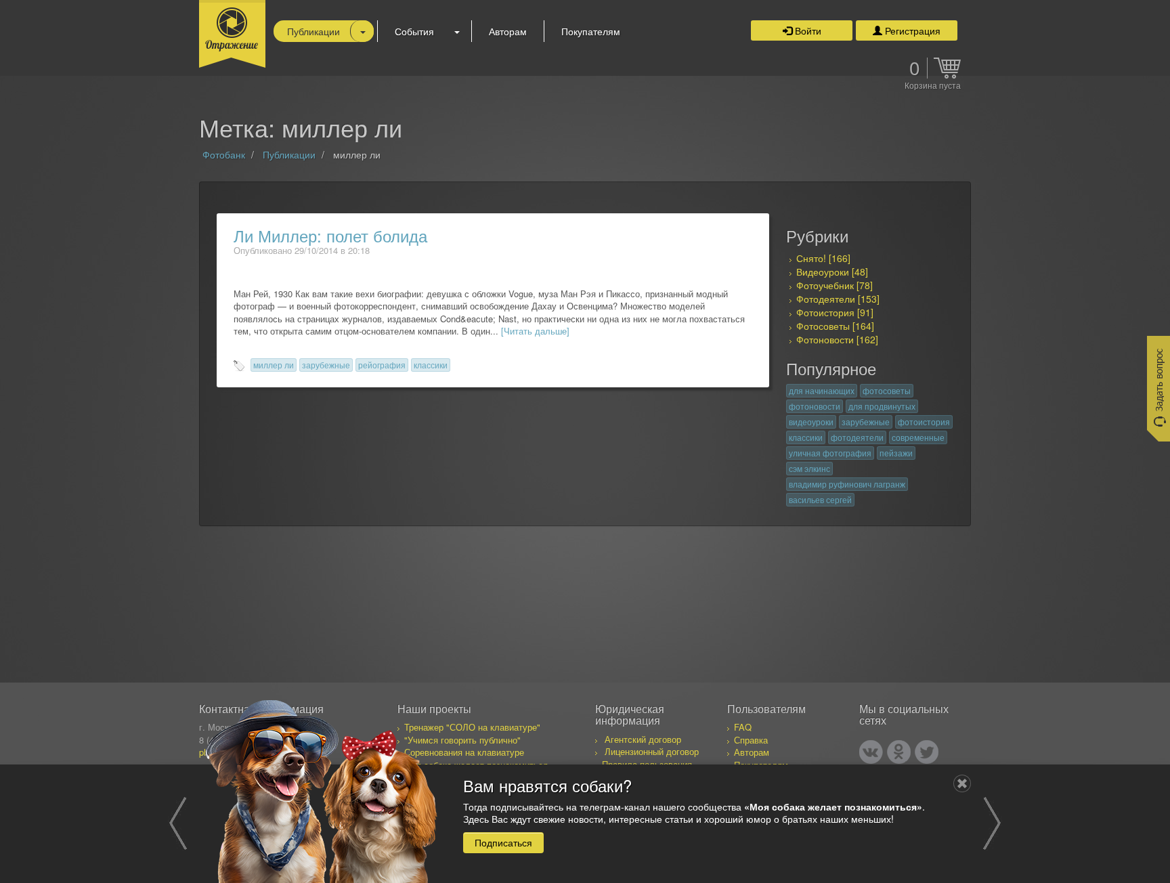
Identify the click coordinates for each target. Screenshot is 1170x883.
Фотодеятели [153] (838, 298)
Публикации (313, 31)
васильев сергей (820, 499)
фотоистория (924, 421)
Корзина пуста (933, 86)
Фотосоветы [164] (835, 325)
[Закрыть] (962, 783)
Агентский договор (643, 739)
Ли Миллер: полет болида (330, 235)
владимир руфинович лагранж (847, 484)
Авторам (508, 31)
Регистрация (911, 30)
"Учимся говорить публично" (462, 739)
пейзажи (896, 452)
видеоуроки (811, 421)
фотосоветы (887, 390)
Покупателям (590, 31)
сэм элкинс (809, 468)
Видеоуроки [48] (832, 271)
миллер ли (273, 364)
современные (918, 437)
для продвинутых (881, 406)
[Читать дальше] (535, 330)
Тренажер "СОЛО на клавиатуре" (472, 726)
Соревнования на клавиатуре (464, 752)
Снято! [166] (823, 258)
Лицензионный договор (652, 751)
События (414, 31)
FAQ (743, 726)
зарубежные (326, 364)
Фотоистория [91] (834, 312)
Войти (806, 30)
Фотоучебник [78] (834, 285)
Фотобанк (223, 154)
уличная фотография (830, 452)
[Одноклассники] (899, 752)
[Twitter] (926, 752)
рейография (382, 364)
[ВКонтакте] (871, 752)
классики (431, 364)
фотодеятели (857, 437)
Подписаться (503, 841)
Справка (751, 739)
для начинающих (821, 390)
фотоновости (814, 406)
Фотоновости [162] (837, 339)
